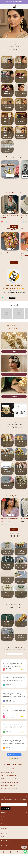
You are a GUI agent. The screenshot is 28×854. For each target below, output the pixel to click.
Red (2, 222)
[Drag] (14, 410)
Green (26, 222)
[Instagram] (4, 840)
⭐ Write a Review (14, 758)
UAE (20, 831)
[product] (3, 852)
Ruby (8, 524)
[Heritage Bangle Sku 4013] (10, 241)
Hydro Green (4, 222)
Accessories (10, 175)
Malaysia (2, 833)
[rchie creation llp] (14, 6)
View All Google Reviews (15, 754)
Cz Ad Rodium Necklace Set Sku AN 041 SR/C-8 (9, 216)
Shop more (14, 226)
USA (2, 831)
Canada (15, 831)
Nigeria (20, 833)
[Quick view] (12, 212)
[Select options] (8, 212)
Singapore (8, 833)
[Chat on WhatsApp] (25, 851)
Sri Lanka (2, 836)
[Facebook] (1, 840)
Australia (9, 831)
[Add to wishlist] (10, 212)
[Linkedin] (6, 840)
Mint (6, 222)
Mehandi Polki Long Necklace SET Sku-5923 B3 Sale (10, 519)
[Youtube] (9, 840)
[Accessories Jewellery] (10, 169)
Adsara (8, 845)
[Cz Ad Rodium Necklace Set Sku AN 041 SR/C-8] (10, 204)
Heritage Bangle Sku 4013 (7, 252)
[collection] (10, 852)
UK (5, 831)
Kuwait (24, 831)
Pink (8, 222)
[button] (25, 6)
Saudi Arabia (15, 833)
